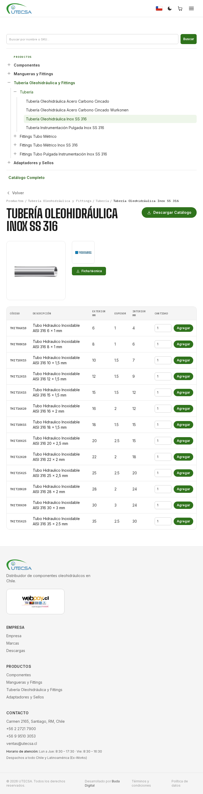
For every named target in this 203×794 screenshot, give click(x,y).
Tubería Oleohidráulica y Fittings (44, 83)
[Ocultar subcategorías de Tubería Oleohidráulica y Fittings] (9, 82)
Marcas (12, 643)
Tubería (26, 92)
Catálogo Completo (26, 177)
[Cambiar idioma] (159, 8)
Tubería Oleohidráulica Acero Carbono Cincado (67, 101)
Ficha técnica (91, 271)
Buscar (188, 39)
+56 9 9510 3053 (21, 736)
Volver (18, 193)
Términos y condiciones (141, 783)
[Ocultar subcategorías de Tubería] (15, 91)
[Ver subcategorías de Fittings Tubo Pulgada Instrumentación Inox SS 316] (15, 153)
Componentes (27, 65)
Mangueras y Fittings (33, 74)
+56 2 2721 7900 (21, 728)
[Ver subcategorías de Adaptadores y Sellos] (9, 162)
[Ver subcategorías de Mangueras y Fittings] (9, 73)
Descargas (15, 650)
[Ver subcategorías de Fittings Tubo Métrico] (15, 136)
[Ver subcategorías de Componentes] (9, 64)
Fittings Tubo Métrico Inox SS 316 (49, 145)
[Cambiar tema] (169, 8)
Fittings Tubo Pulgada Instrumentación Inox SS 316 (63, 154)
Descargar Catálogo (172, 212)
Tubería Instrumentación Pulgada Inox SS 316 (65, 127)
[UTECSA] (19, 8)
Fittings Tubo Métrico (38, 136)
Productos (15, 201)
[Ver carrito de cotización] (180, 8)
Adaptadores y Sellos (34, 162)
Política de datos (180, 783)
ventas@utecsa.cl (21, 743)
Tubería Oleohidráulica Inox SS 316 (56, 119)
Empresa (13, 636)
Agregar (183, 328)
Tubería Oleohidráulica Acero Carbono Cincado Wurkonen (77, 110)
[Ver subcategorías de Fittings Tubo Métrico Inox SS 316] (15, 144)
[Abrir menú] (191, 8)
